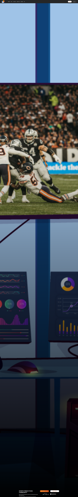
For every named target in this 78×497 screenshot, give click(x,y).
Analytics (18, 1)
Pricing (22, 1)
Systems (14, 1)
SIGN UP (74, 1)
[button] (44, 491)
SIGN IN (70, 1)
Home (9, 1)
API (24, 1)
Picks (11, 1)
